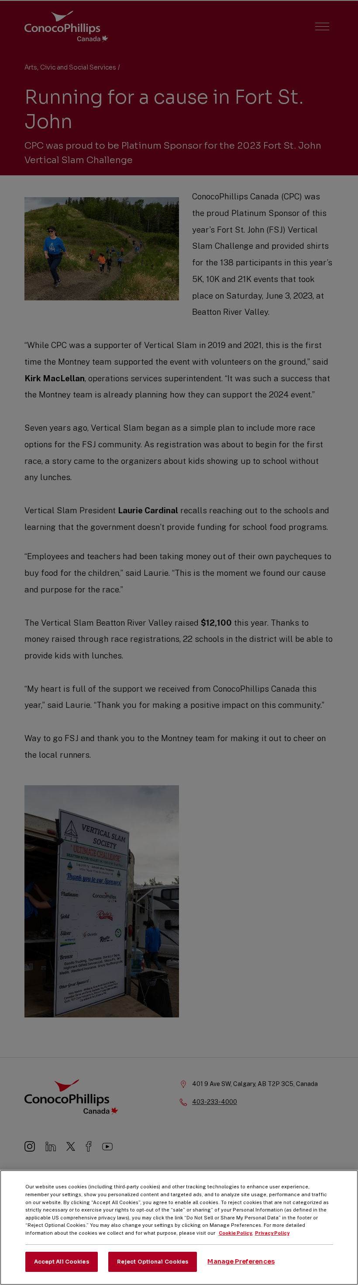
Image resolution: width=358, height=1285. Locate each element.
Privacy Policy (272, 1233)
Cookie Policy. (236, 1233)
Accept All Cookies (61, 1261)
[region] (179, 1227)
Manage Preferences (241, 1261)
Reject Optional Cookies (153, 1261)
